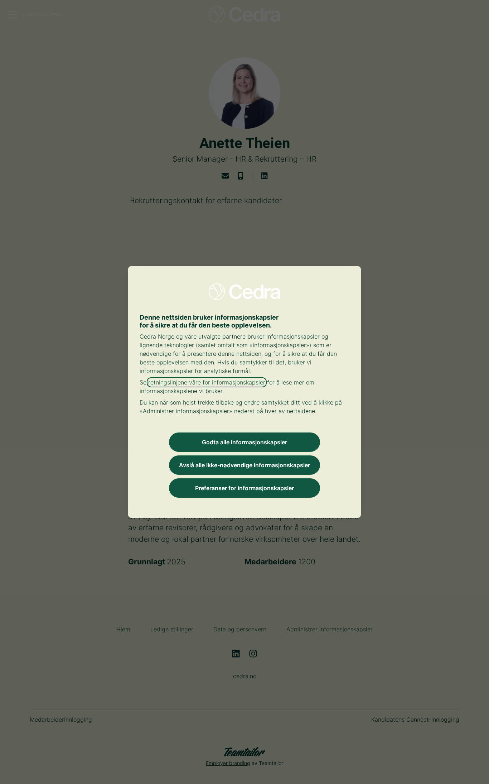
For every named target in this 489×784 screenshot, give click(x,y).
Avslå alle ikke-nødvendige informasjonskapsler (244, 465)
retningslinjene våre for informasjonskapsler (206, 382)
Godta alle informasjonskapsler (244, 442)
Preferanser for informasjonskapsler (244, 488)
